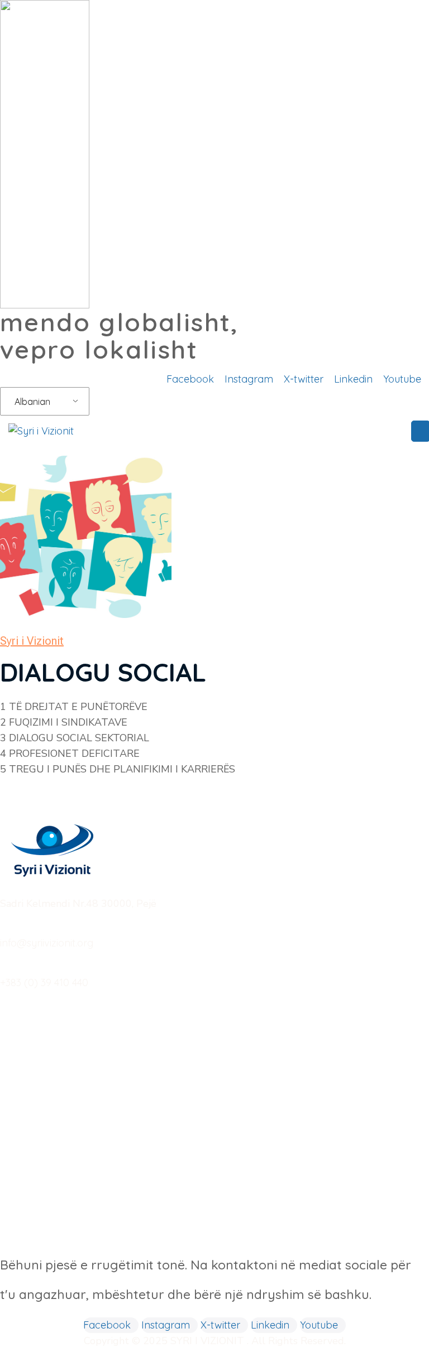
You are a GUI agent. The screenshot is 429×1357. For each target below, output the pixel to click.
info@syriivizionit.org (46, 942)
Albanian (32, 401)
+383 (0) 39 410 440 (44, 982)
